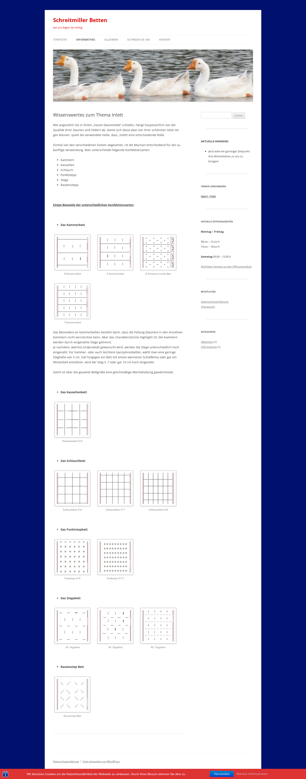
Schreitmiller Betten (80, 20)
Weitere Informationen (252, 773)
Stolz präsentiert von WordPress (101, 761)
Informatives (85, 39)
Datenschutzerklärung (214, 302)
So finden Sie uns (138, 39)
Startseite (60, 39)
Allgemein (111, 39)
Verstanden (222, 773)
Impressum (208, 307)
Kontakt (164, 39)
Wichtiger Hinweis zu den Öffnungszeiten (226, 266)
